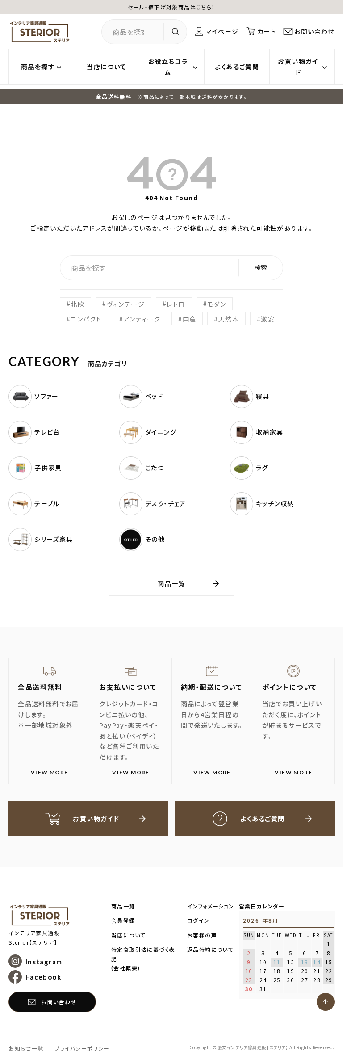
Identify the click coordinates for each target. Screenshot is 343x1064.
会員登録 (123, 920)
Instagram (43, 961)
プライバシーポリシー (82, 1048)
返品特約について (210, 949)
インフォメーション (210, 906)
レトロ (176, 303)
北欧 (77, 303)
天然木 (228, 318)
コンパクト (86, 318)
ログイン (198, 920)
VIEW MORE (49, 772)
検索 (261, 267)
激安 (268, 318)
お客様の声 (202, 935)
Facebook (43, 977)
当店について (106, 66)
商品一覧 (171, 583)
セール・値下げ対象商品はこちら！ (171, 7)
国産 (190, 318)
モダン (216, 303)
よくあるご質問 (237, 66)
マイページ (222, 31)
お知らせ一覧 (25, 1048)
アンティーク (142, 318)
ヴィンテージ (126, 303)
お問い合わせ (314, 31)
